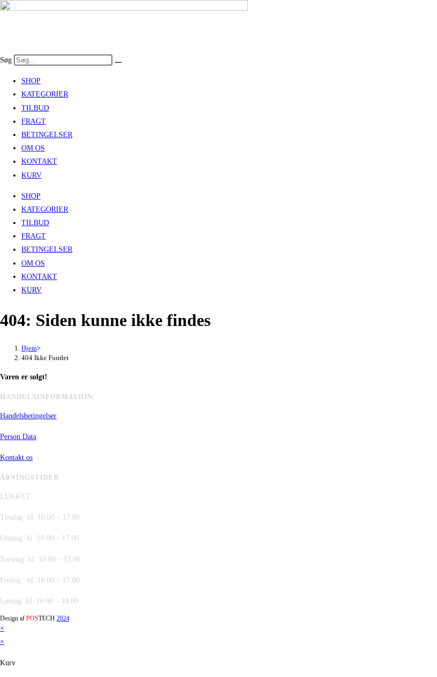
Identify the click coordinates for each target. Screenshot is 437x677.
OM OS (33, 148)
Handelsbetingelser (28, 416)
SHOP (31, 81)
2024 (62, 618)
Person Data (18, 437)
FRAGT (33, 121)
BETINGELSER (46, 135)
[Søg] (118, 62)
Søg (6, 60)
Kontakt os (16, 457)
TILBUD (35, 108)
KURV (31, 175)
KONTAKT (39, 161)
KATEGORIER (44, 94)
